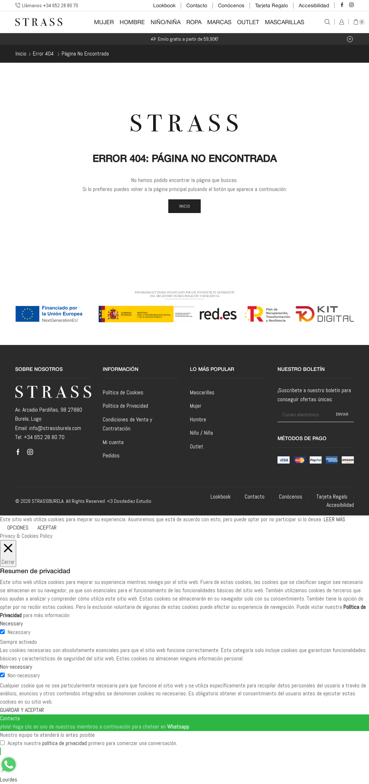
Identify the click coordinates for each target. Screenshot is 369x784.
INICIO (184, 206)
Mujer (104, 22)
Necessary (19, 632)
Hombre (132, 22)
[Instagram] (351, 5)
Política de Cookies (123, 392)
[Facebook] (342, 5)
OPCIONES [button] (17, 527)
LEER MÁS (334, 519)
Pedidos (111, 455)
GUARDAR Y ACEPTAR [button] (22, 710)
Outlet (248, 22)
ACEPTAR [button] (47, 527)
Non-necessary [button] (16, 666)
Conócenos (231, 5)
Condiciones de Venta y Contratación (127, 424)
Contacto (196, 5)
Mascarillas (284, 22)
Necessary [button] (11, 623)
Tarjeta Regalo (271, 5)
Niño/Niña (166, 22)
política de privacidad (64, 743)
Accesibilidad (314, 5)
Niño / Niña (201, 433)
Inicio (20, 53)
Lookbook (164, 5)
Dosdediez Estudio (132, 501)
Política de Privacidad (125, 405)
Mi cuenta (113, 442)
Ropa (193, 22)
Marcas (219, 22)
